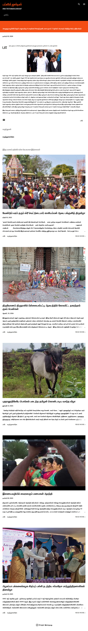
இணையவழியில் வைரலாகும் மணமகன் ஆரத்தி (27, 493)
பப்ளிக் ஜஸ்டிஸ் (12, 4)
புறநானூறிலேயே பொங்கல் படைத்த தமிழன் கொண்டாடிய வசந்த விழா (39, 401)
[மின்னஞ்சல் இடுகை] (4, 120)
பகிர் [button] (81, 120)
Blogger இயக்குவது (45, 625)
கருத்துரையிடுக (8, 137)
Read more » (80, 236)
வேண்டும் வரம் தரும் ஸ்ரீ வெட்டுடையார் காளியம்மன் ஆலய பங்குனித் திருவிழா (44, 213)
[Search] (79, 4)
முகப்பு (6, 15)
